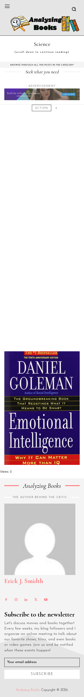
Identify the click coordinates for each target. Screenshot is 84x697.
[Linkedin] (26, 600)
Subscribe (42, 674)
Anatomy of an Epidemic (42, 216)
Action (41, 108)
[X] (36, 600)
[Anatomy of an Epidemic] (42, 290)
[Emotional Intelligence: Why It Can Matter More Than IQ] (42, 408)
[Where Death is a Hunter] (42, 172)
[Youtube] (46, 600)
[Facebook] (6, 600)
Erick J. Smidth (23, 581)
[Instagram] (16, 600)
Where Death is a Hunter (42, 98)
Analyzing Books (27, 690)
